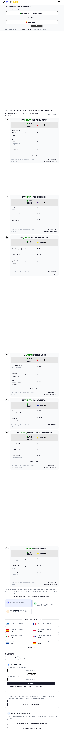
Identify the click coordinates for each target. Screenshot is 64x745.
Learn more (49, 591)
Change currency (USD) (50, 161)
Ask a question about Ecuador (32, 728)
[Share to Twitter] (11, 658)
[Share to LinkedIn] (20, 658)
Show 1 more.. (34, 155)
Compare (31, 683)
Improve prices (51, 159)
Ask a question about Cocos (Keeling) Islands (32, 723)
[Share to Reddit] (24, 658)
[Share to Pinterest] (16, 658)
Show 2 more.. (34, 461)
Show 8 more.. (34, 226)
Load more (32, 647)
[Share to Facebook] (7, 658)
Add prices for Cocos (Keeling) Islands (31, 701)
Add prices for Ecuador (31, 704)
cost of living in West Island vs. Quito (33, 686)
